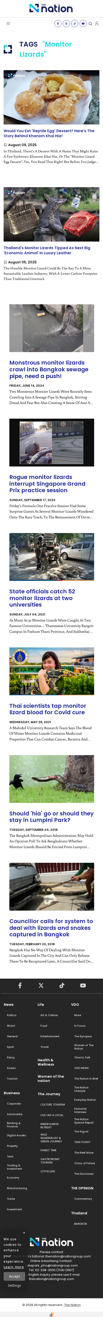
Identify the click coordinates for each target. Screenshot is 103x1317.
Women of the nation (51, 1078)
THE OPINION (82, 1188)
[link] (51, 121)
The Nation (72, 1305)
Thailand (79, 1213)
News (9, 1004)
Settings (14, 1285)
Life (41, 1004)
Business (12, 1093)
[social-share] (58, 24)
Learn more (14, 1267)
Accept (14, 1276)
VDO (75, 1004)
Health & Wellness (46, 1062)
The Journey (49, 1094)
